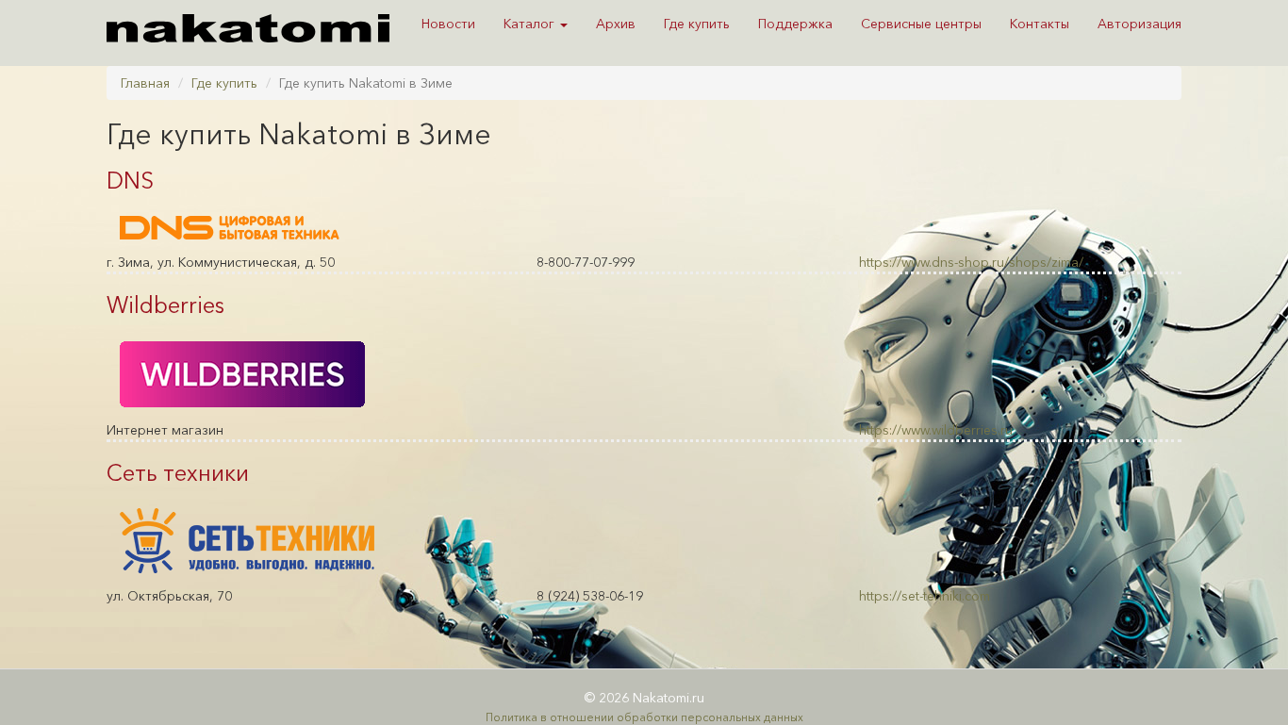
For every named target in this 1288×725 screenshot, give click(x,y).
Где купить (697, 23)
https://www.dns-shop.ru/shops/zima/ (971, 262)
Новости (448, 23)
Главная (145, 82)
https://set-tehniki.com (924, 595)
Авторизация (1139, 23)
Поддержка (795, 23)
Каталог (531, 23)
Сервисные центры (921, 23)
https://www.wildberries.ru (936, 429)
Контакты (1039, 23)
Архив (616, 23)
